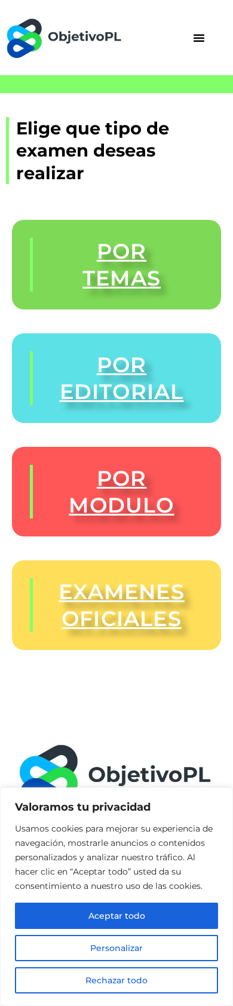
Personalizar (116, 948)
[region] (116, 896)
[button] (199, 38)
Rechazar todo (116, 980)
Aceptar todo (116, 915)
